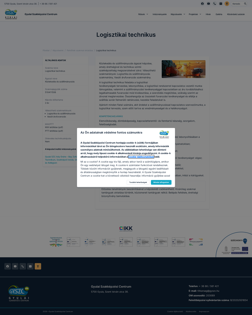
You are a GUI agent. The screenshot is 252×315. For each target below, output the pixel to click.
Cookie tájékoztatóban (141, 156)
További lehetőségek (138, 182)
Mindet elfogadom (161, 182)
